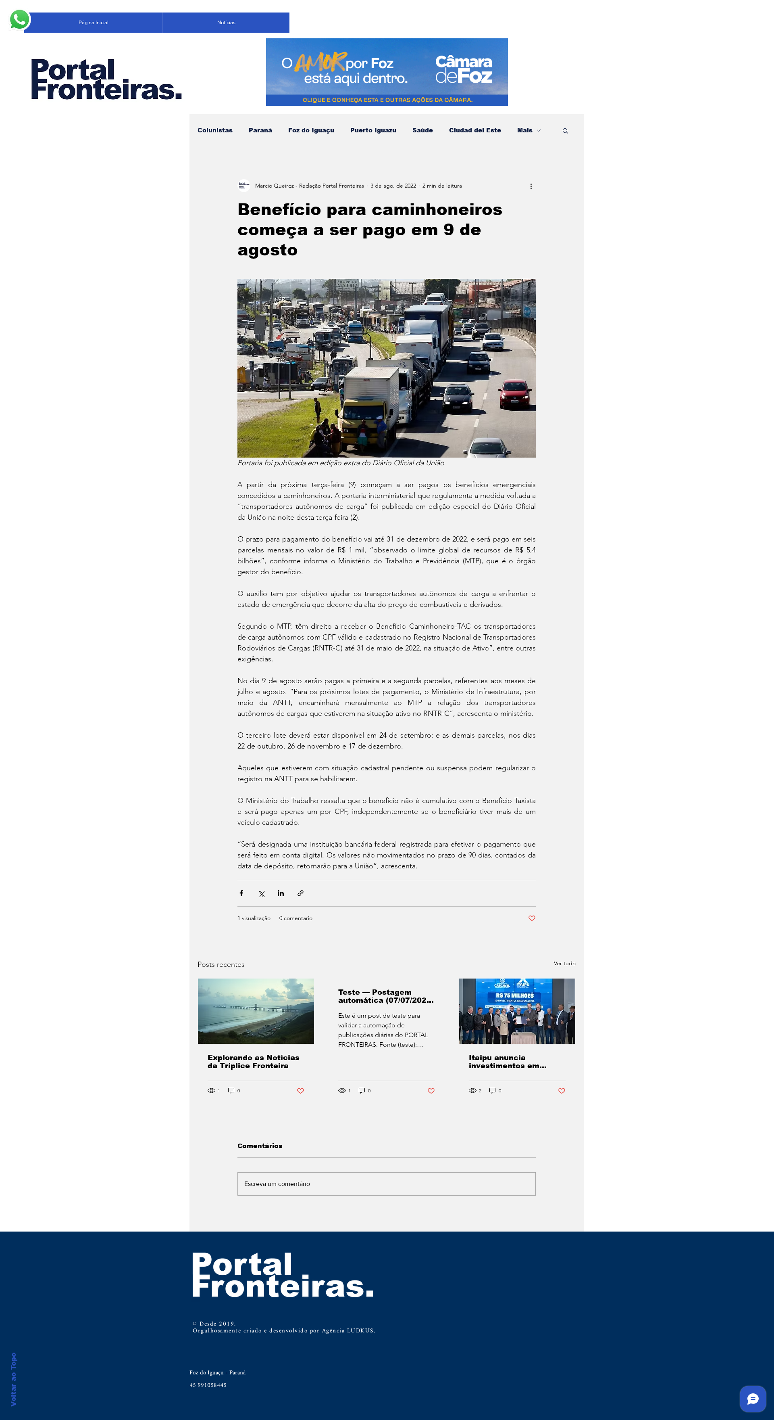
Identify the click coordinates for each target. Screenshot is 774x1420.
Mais (525, 130)
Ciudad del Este (475, 130)
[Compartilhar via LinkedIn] (281, 893)
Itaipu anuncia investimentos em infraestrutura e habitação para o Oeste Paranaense (515, 1062)
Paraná (260, 130)
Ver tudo (565, 963)
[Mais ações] (531, 185)
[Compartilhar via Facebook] (241, 893)
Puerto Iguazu (373, 130)
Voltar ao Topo (13, 1380)
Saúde (422, 130)
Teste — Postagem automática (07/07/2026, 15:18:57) (386, 996)
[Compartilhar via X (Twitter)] (261, 893)
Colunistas (215, 130)
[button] (565, 130)
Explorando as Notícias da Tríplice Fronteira (254, 1062)
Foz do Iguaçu (311, 130)
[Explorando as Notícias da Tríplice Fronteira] (256, 1011)
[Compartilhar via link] (300, 893)
